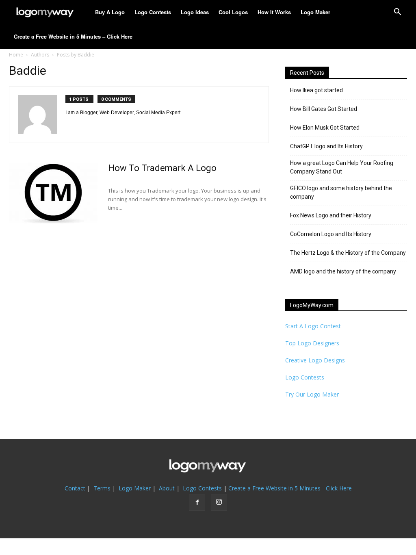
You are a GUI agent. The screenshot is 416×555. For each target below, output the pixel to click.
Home (16, 54)
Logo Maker (315, 12)
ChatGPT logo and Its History (326, 146)
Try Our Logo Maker (312, 394)
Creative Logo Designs (315, 360)
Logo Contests (152, 12)
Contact (75, 488)
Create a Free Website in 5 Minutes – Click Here (73, 36)
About (167, 488)
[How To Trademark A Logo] (53, 193)
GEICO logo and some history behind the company (341, 192)
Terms (101, 488)
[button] (397, 13)
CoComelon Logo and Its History (330, 234)
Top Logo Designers (312, 343)
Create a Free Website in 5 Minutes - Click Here (290, 488)
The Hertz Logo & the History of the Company (348, 252)
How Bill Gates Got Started (323, 109)
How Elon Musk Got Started (325, 127)
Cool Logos (233, 12)
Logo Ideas (195, 12)
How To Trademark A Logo (162, 168)
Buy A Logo (110, 12)
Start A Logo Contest (313, 326)
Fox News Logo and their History (330, 215)
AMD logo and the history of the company (343, 271)
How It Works (274, 12)
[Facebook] (197, 502)
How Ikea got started (316, 90)
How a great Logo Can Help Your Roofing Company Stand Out (341, 167)
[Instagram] (219, 502)
